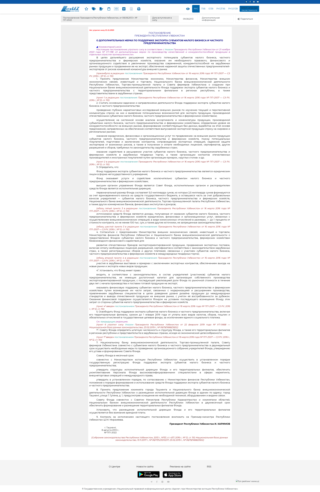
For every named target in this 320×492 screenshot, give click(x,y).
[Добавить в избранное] (86, 8)
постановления (134, 73)
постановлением (125, 306)
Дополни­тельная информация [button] (211, 19)
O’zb (210, 8)
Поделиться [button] (246, 19)
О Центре (114, 466)
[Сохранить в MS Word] (124, 8)
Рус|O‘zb (233, 8)
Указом (169, 49)
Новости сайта (145, 466)
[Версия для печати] (139, 8)
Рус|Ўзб (220, 8)
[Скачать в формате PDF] (131, 8)
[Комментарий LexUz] (101, 8)
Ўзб (203, 8)
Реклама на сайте (180, 466)
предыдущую (107, 321)
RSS (209, 466)
